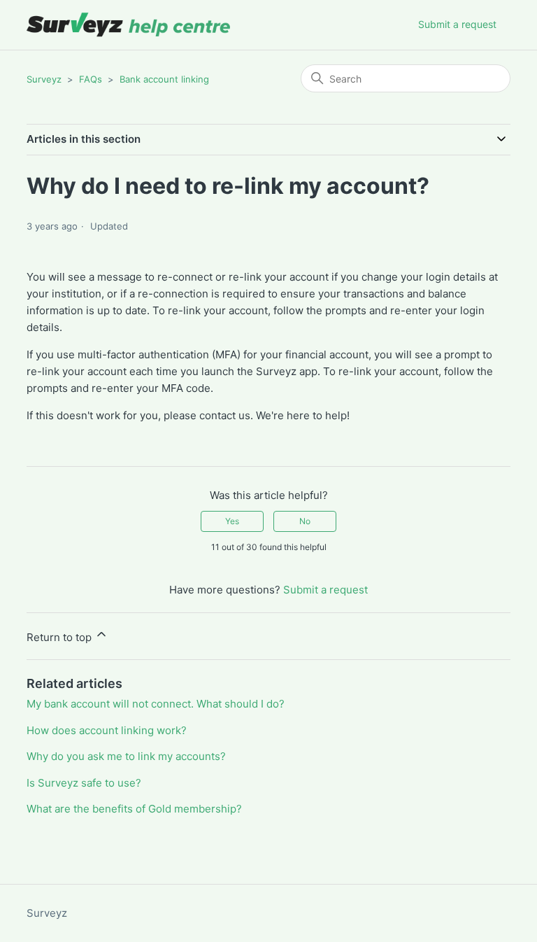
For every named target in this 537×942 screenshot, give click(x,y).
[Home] (129, 25)
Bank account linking (164, 79)
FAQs (90, 79)
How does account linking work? (107, 730)
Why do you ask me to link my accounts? (126, 756)
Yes (232, 521)
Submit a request (457, 24)
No (304, 521)
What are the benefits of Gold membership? (134, 808)
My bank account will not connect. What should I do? (156, 703)
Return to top (60, 637)
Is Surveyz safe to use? (84, 782)
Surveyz (44, 79)
